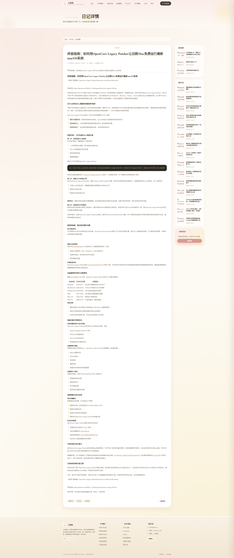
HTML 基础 (126, 527)
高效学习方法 (103, 534)
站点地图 (168, 554)
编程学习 (71, 501)
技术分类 (110, 3)
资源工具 (125, 544)
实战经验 (87, 501)
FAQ (152, 3)
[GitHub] (73, 539)
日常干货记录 (103, 527)
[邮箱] (64, 539)
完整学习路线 (127, 541)
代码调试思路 (103, 541)
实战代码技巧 (103, 538)
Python (125, 534)
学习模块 (100, 3)
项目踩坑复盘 (103, 531)
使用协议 (161, 554)
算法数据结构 (127, 538)
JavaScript (126, 531)
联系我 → (151, 538)
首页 (92, 3)
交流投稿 (166, 3)
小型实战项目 (103, 544)
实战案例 (119, 3)
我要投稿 (189, 241)
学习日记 (128, 3)
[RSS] (69, 539)
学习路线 (137, 3)
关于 (146, 3)
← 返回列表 (162, 501)
